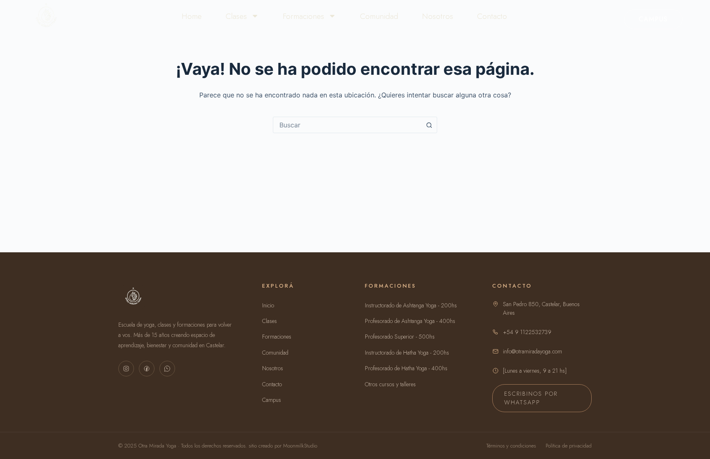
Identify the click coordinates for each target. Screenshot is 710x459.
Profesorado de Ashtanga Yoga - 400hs (410, 321)
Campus (653, 19)
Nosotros (437, 16)
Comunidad (379, 16)
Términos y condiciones (511, 446)
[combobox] (347, 125)
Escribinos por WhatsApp (531, 398)
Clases (236, 16)
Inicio (268, 305)
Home (192, 16)
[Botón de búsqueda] (429, 125)
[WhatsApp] (167, 368)
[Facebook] (146, 368)
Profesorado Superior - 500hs (400, 336)
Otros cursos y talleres (390, 384)
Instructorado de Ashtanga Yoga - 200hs (411, 305)
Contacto (492, 16)
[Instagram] (126, 368)
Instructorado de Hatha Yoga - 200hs (407, 352)
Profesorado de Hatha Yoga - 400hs (406, 368)
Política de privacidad (569, 446)
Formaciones (303, 16)
